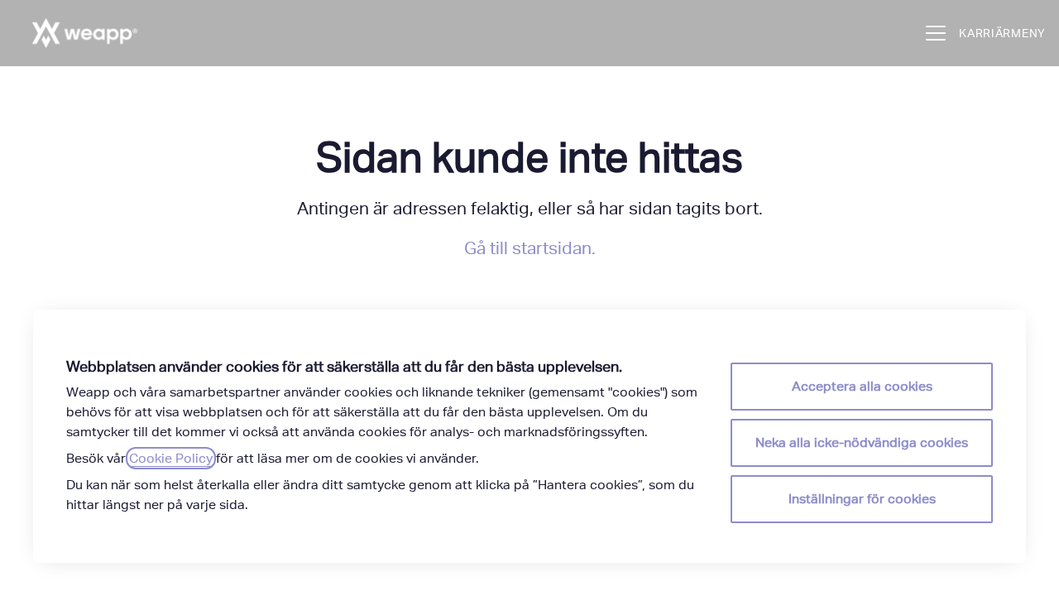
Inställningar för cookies (862, 499)
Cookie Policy (171, 458)
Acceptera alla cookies (862, 386)
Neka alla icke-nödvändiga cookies (861, 442)
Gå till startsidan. (530, 248)
